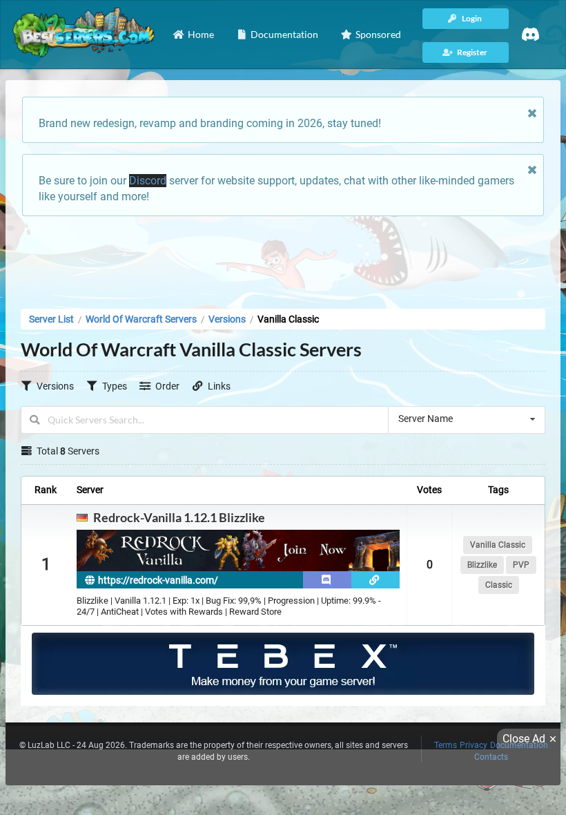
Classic (498, 585)
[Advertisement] (283, 258)
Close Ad (523, 738)
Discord (147, 180)
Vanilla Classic (497, 545)
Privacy (473, 745)
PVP (521, 565)
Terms (445, 745)
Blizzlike (482, 565)
